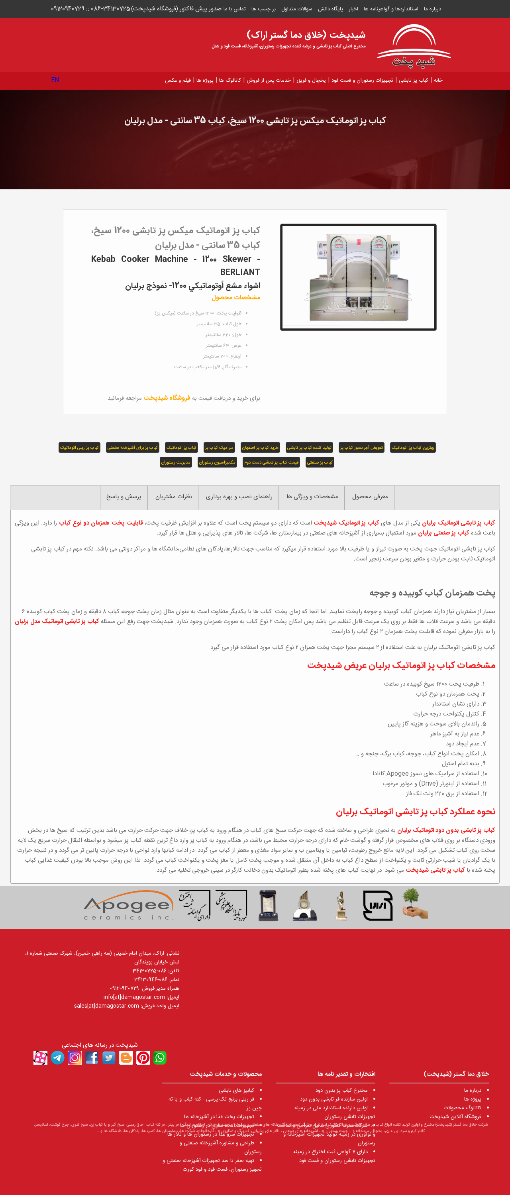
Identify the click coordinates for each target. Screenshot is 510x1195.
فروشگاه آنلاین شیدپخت (455, 1116)
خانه (438, 80)
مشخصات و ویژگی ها (312, 497)
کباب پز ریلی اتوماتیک (79, 448)
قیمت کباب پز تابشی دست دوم (271, 462)
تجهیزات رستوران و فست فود (362, 80)
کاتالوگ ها (230, 80)
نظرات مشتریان (173, 497)
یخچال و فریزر (311, 80)
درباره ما (432, 9)
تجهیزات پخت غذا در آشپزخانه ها (219, 1116)
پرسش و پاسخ (123, 497)
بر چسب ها (263, 9)
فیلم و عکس (178, 80)
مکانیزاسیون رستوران (217, 462)
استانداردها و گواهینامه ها (391, 9)
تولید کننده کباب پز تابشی (309, 448)
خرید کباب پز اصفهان (260, 448)
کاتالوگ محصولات (462, 1108)
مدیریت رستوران (175, 462)
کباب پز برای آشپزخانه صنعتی (133, 448)
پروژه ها (205, 80)
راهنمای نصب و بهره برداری (239, 497)
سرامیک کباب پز (219, 448)
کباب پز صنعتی (320, 462)
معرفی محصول (370, 497)
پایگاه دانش (330, 9)
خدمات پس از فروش (269, 80)
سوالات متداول (296, 9)
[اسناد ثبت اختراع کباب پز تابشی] (195, 907)
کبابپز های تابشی (236, 1090)
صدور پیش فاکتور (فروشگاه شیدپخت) (176, 9)
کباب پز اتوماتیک (181, 448)
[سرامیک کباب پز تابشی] (128, 907)
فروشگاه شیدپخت (166, 398)
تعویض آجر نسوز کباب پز (361, 448)
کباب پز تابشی (413, 80)
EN (55, 80)
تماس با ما (235, 9)
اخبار (353, 9)
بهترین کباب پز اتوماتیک (413, 448)
